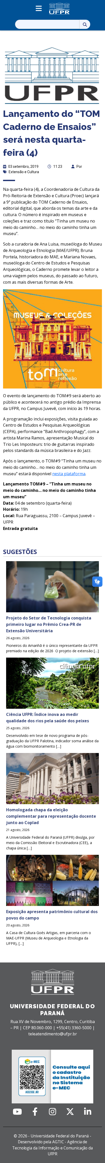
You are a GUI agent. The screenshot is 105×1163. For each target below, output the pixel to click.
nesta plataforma (68, 474)
